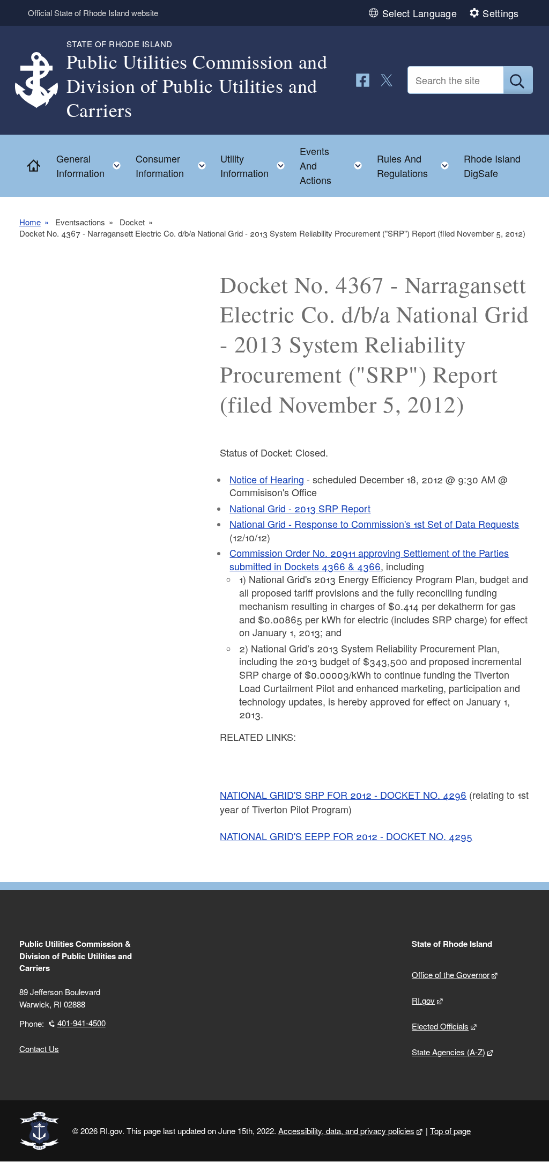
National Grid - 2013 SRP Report (299, 508)
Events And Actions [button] (334, 165)
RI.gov (423, 1000)
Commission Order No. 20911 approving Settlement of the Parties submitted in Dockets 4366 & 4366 (369, 559)
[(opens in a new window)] (363, 80)
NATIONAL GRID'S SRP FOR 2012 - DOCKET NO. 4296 (343, 794)
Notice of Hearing (266, 479)
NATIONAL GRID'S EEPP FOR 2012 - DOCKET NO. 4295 (346, 836)
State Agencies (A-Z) (448, 1051)
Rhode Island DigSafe (492, 165)
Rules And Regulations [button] (416, 165)
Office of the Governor (450, 974)
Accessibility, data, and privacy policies (346, 1130)
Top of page (450, 1130)
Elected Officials (440, 1026)
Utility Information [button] (255, 165)
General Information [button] (91, 165)
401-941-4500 (81, 1022)
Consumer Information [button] (174, 165)
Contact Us (39, 1048)
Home (30, 222)
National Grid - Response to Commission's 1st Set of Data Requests (374, 524)
